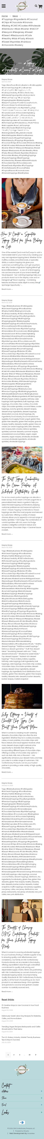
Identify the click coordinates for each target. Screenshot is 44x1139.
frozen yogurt (25, 419)
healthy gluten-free (30, 424)
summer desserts (16, 431)
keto (26, 426)
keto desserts (34, 426)
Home (5, 16)
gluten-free (35, 419)
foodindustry (16, 879)
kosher (16, 884)
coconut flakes (29, 406)
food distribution (29, 671)
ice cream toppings (16, 426)
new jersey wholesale (25, 892)
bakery (19, 659)
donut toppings (25, 414)
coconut (33, 874)
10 (29, 1055)
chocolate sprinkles (15, 406)
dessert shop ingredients (12, 411)
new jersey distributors (25, 889)
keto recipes (7, 429)
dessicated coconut (10, 414)
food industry (16, 416)
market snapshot (21, 679)
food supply (14, 419)
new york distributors (15, 894)
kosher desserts (33, 676)
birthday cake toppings (11, 661)
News (15, 16)
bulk (3, 874)
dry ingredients (16, 671)
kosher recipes (8, 679)
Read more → (7, 289)
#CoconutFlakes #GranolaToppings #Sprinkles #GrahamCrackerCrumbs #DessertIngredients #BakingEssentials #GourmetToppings (21, 346)
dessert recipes (30, 409)
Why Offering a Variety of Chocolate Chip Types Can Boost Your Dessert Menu (19, 720)
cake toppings (15, 664)
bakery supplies (20, 399)
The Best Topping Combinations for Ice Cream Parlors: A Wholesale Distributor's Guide (20, 485)
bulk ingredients (16, 401)
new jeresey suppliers (32, 887)
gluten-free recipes (26, 421)
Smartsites (31, 1133)
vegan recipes (15, 437)
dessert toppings (29, 411)
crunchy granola (16, 409)
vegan (28, 434)
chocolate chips (8, 666)
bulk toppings (28, 401)
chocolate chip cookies (19, 404)
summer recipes (31, 431)
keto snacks (17, 429)
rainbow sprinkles (30, 429)
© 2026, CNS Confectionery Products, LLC (21, 1128)
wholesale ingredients (18, 439)
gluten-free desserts (10, 421)
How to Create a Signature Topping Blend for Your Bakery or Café (22, 240)
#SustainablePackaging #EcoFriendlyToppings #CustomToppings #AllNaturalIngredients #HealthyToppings (20, 608)
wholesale (26, 437)
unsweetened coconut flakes (13, 434)
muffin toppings (16, 887)
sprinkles (5, 431)
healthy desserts (15, 424)
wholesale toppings (17, 441)
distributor (33, 877)
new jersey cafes (8, 889)
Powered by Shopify (22, 1131)
